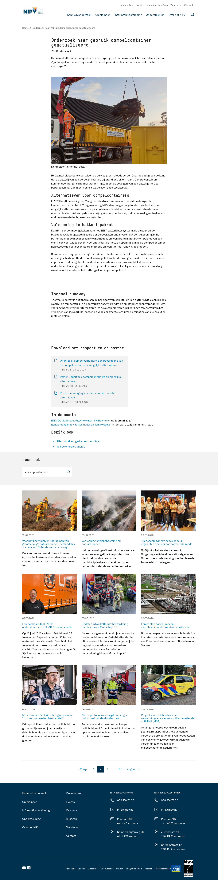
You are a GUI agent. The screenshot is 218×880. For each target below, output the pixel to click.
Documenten (126, 5)
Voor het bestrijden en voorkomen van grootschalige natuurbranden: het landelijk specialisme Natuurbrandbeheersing (48, 544)
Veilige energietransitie (71, 446)
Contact (188, 5)
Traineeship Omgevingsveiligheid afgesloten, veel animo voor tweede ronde (166, 542)
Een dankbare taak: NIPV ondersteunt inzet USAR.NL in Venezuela (47, 625)
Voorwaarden (107, 869)
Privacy (119, 869)
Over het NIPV (177, 14)
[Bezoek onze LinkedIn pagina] (29, 869)
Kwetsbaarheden (163, 869)
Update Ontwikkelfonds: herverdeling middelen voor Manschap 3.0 (105, 625)
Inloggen (163, 5)
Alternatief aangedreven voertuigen (79, 441)
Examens (151, 5)
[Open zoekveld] (192, 15)
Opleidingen (102, 14)
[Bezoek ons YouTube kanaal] (24, 869)
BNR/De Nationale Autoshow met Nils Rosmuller (81, 420)
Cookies (81, 869)
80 (119, 770)
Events (139, 5)
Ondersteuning (155, 14)
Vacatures (175, 5)
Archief (148, 869)
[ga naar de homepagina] (33, 10)
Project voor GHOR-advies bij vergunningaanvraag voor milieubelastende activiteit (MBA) (167, 718)
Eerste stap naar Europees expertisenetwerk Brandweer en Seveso (165, 625)
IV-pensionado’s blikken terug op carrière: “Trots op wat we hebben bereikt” (47, 716)
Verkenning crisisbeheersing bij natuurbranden (101, 542)
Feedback (70, 869)
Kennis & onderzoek (79, 14)
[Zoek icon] (68, 472)
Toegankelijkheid (134, 869)
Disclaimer (93, 869)
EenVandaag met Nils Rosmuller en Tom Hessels (80, 424)
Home (25, 27)
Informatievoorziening (128, 14)
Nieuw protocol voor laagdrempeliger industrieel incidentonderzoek (104, 716)
